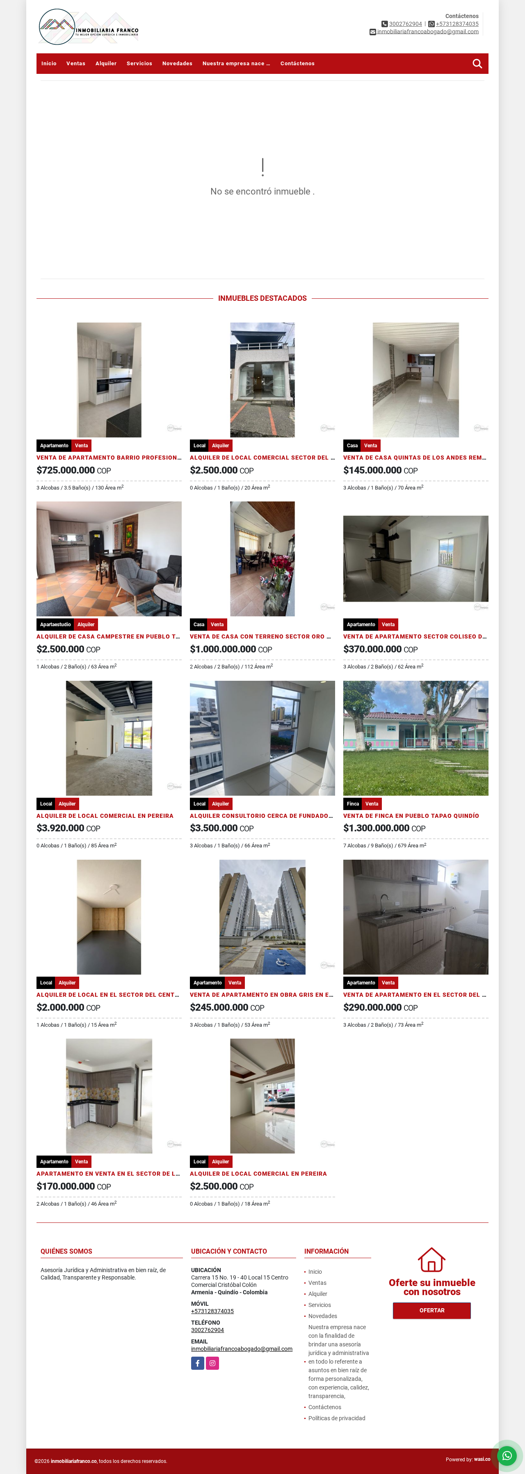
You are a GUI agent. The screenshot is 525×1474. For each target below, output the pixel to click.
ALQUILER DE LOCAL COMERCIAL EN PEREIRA (105, 816)
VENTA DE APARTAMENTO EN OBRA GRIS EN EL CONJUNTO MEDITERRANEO (304, 994)
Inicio (49, 63)
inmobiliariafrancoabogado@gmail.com (241, 1349)
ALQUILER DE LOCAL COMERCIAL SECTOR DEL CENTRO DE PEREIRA (291, 457)
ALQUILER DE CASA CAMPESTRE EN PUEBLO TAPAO (115, 636)
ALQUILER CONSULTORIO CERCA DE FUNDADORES (265, 816)
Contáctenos (298, 63)
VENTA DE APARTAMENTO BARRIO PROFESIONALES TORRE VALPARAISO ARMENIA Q (165, 457)
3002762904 (405, 24)
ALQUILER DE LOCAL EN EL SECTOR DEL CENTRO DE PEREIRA (129, 994)
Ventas (76, 63)
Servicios (140, 63)
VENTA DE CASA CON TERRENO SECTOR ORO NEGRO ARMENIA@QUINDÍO (300, 636)
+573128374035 (457, 24)
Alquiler (106, 63)
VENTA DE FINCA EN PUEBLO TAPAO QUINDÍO (411, 816)
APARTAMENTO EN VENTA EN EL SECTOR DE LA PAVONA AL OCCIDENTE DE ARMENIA (165, 1173)
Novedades (177, 63)
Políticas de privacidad (336, 1418)
